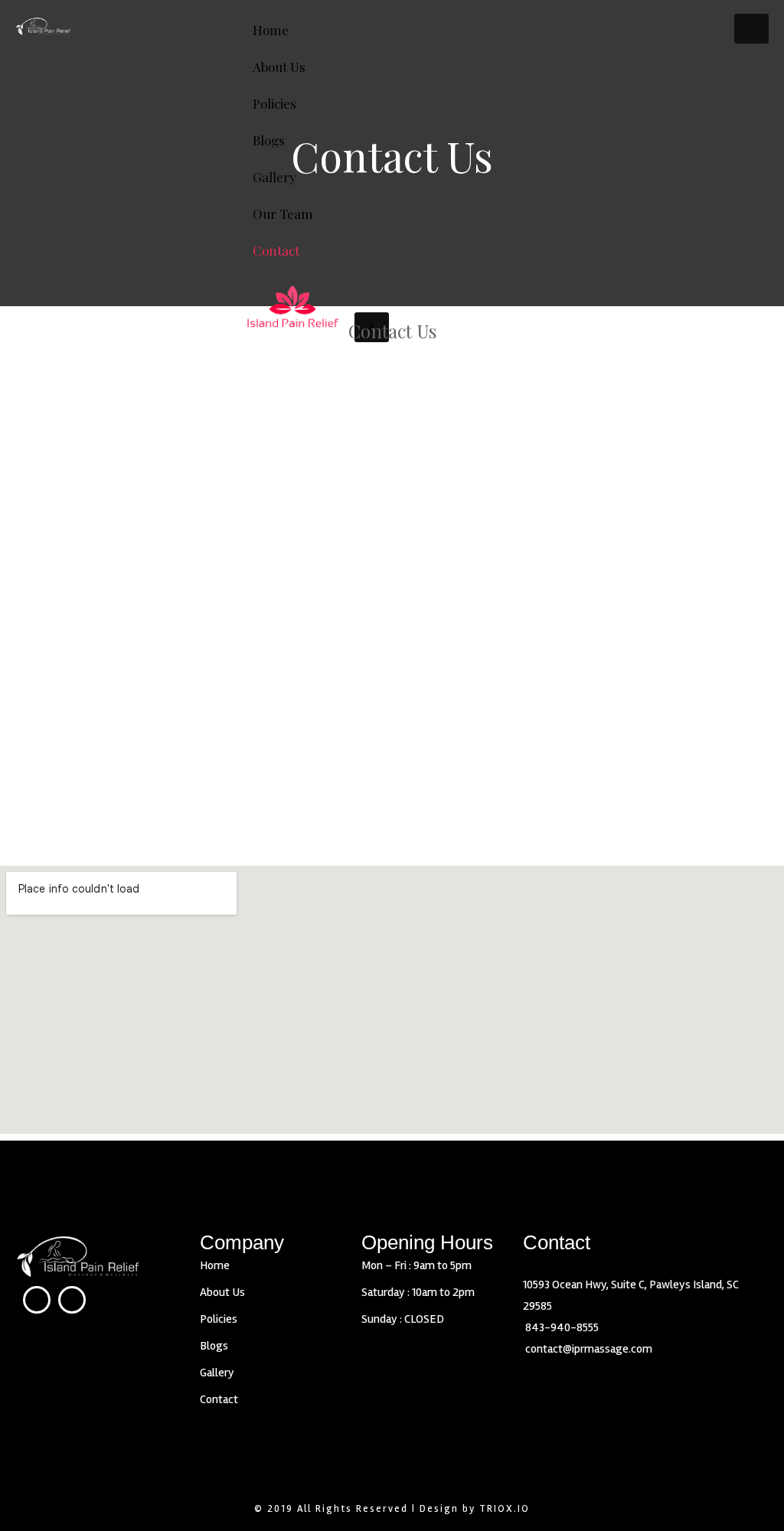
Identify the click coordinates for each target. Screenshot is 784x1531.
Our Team (283, 213)
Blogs (214, 1345)
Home (271, 29)
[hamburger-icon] (751, 29)
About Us (279, 66)
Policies (274, 103)
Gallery (274, 176)
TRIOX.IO (504, 1509)
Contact (276, 250)
